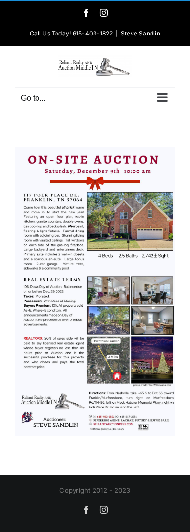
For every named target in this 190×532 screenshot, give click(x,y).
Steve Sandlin (140, 33)
